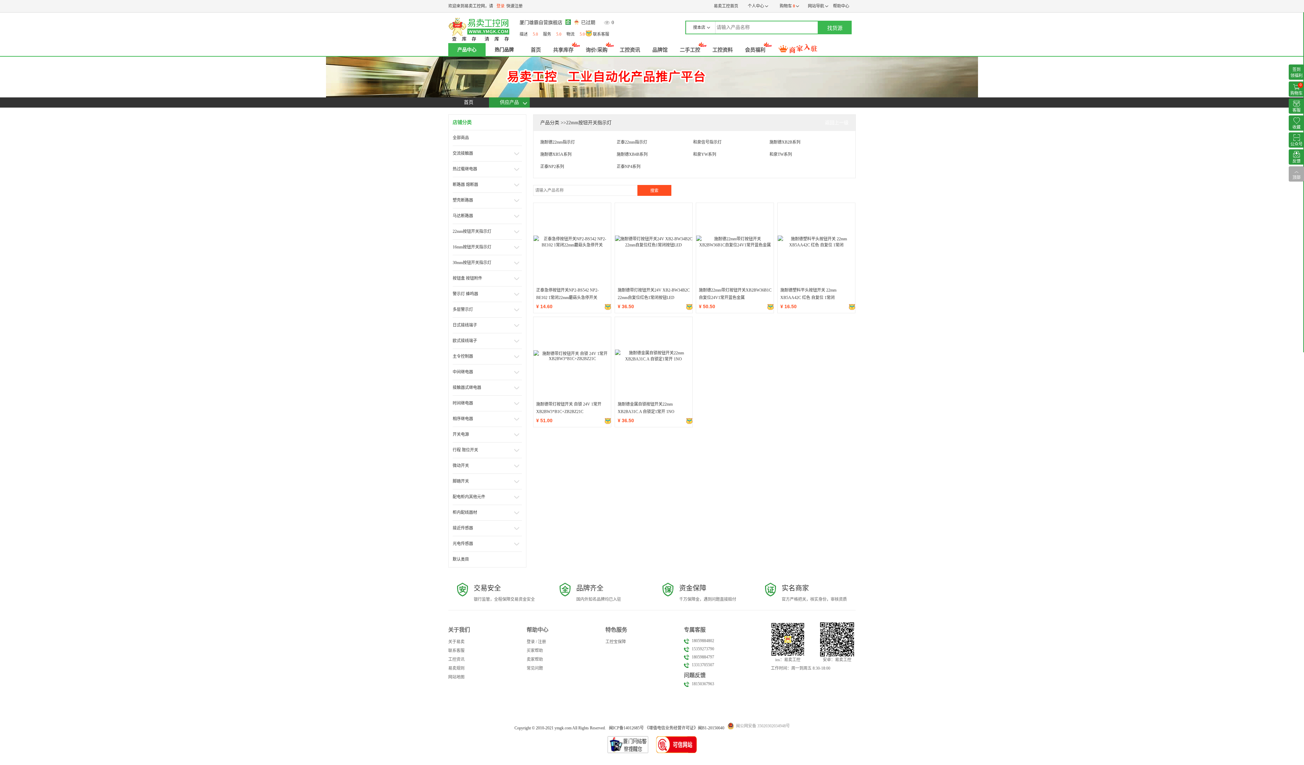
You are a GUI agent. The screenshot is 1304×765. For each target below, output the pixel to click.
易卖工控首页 (726, 6)
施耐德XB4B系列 (632, 154)
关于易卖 (456, 641)
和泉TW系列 (780, 154)
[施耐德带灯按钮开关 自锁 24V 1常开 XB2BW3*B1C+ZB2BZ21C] (572, 355)
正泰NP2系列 (552, 166)
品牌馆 (660, 50)
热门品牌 (504, 49)
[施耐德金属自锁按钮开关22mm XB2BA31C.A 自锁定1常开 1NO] (653, 355)
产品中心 (466, 49)
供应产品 (509, 102)
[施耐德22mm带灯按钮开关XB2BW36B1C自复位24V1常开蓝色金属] (735, 241)
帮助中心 (841, 6)
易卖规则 (456, 668)
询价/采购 (597, 50)
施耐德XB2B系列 (784, 142)
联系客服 (600, 34)
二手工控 (690, 50)
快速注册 (514, 6)
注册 (542, 641)
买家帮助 (535, 650)
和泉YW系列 (704, 154)
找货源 (835, 28)
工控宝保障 (615, 641)
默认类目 (461, 559)
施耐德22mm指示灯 (557, 142)
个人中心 (756, 6)
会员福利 (755, 50)
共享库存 (563, 50)
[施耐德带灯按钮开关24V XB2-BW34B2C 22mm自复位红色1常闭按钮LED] (653, 241)
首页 (536, 50)
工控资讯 (630, 50)
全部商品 (461, 137)
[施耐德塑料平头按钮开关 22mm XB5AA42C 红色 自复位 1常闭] (816, 241)
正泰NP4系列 (628, 166)
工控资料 (722, 50)
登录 (500, 6)
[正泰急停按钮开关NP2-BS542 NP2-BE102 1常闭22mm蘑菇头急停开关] (572, 241)
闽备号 (626, 728)
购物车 (786, 6)
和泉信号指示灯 (707, 142)
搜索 (654, 190)
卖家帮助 (535, 659)
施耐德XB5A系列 (556, 154)
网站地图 (456, 677)
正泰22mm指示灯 (632, 142)
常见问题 (535, 668)
